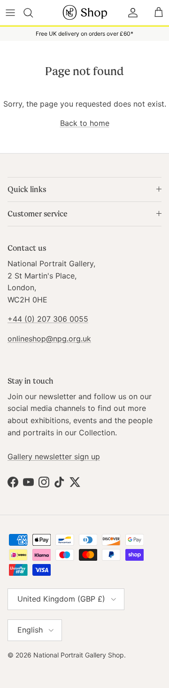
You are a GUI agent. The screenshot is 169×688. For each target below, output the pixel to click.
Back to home (84, 123)
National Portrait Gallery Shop (78, 655)
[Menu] (10, 12)
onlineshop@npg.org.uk (49, 338)
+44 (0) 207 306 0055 (48, 319)
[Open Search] (34, 12)
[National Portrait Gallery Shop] (84, 12)
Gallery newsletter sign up (54, 456)
